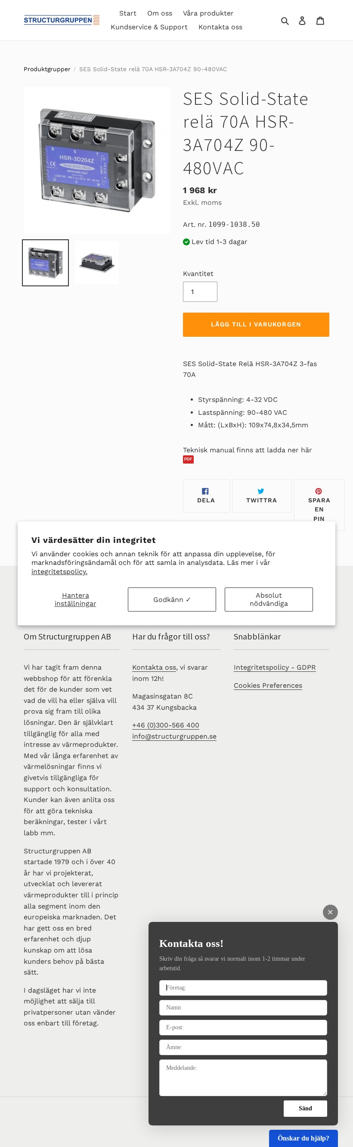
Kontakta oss (154, 667)
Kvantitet (198, 274)
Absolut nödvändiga (269, 599)
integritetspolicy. (59, 571)
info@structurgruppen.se (174, 736)
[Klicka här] (256, 459)
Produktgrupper (47, 69)
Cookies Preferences (268, 685)
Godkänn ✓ (172, 599)
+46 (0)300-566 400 (165, 725)
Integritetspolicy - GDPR (275, 667)
